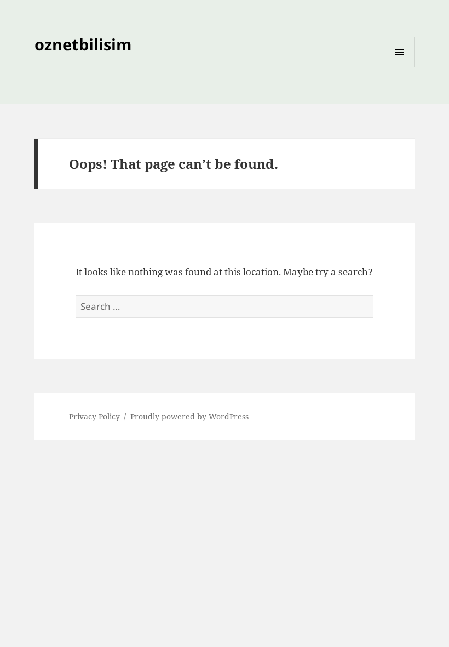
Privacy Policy (94, 416)
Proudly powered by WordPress (189, 416)
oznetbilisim (82, 44)
